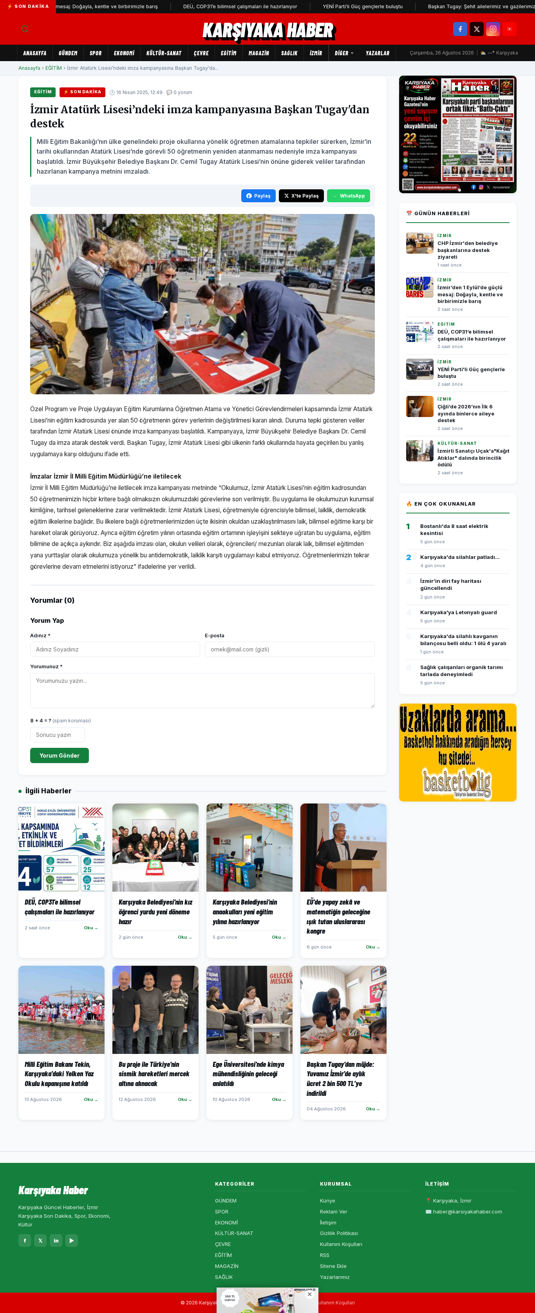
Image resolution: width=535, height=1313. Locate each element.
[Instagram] (493, 29)
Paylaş (262, 196)
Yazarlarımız (335, 1277)
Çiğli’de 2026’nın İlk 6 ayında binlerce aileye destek (465, 413)
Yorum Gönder (60, 755)
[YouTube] (509, 29)
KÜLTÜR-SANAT (164, 52)
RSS (324, 1255)
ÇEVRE (201, 52)
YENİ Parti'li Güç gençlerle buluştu (331, 6)
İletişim (328, 1222)
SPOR (96, 52)
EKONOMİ (124, 52)
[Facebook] (460, 29)
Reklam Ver (333, 1211)
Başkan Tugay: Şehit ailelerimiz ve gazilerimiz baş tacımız (464, 6)
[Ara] (25, 29)
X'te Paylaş (305, 196)
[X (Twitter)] (477, 29)
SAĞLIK (289, 52)
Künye (327, 1200)
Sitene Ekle (333, 1266)
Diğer (342, 52)
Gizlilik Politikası (339, 1233)
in (56, 1240)
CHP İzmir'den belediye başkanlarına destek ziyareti (467, 250)
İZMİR (316, 52)
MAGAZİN (259, 52)
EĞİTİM (229, 52)
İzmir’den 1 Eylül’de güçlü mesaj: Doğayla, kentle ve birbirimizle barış (470, 294)
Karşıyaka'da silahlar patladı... (460, 557)
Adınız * (40, 635)
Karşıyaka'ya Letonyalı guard (458, 612)
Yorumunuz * (46, 666)
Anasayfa (35, 52)
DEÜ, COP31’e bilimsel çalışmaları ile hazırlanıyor (209, 6)
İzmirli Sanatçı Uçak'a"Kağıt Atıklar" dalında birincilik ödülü (473, 458)
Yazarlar (378, 52)
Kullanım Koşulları (341, 1244)
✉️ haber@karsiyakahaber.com (463, 1211)
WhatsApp (352, 196)
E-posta (214, 635)
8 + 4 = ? (60, 720)
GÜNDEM (68, 52)
